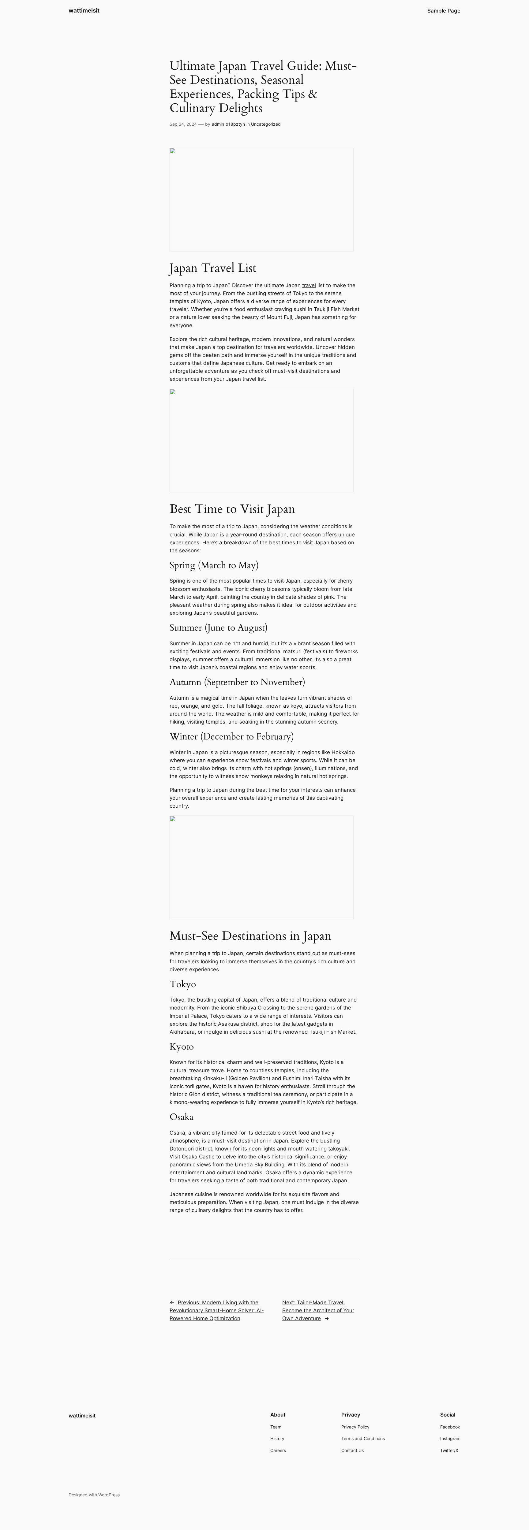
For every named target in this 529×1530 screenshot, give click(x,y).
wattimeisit (84, 10)
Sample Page (443, 11)
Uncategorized (266, 124)
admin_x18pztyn (228, 124)
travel (309, 285)
